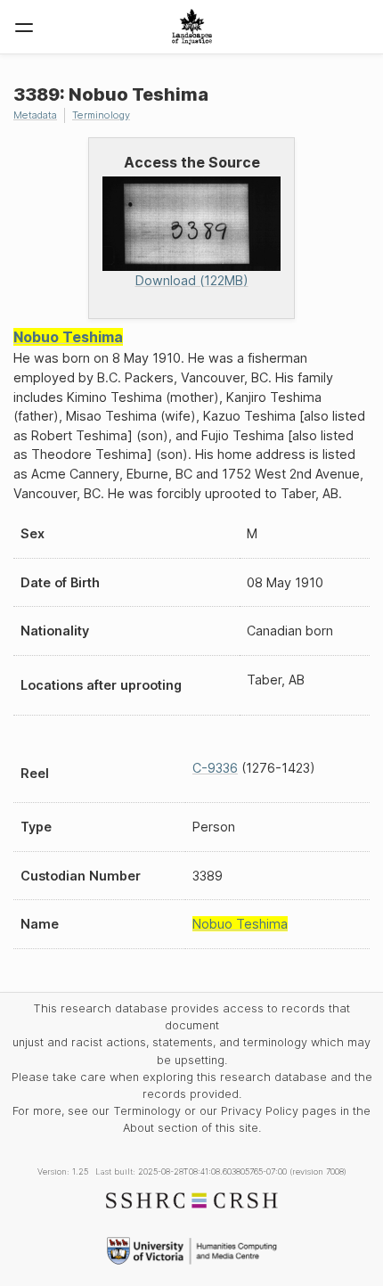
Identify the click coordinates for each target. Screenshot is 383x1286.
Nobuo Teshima (68, 337)
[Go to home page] (192, 26)
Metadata (35, 115)
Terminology (101, 115)
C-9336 (215, 767)
